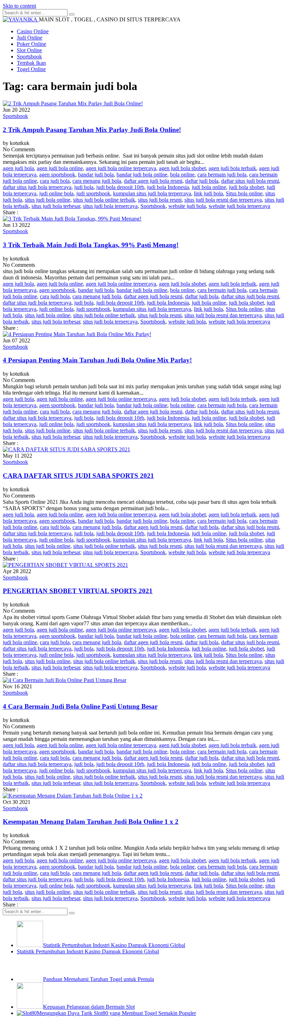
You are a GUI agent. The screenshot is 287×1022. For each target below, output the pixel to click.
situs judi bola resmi (160, 200)
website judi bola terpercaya (239, 206)
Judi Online (29, 38)
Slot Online (29, 50)
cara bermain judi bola (221, 175)
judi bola (83, 187)
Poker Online (31, 44)
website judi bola (187, 206)
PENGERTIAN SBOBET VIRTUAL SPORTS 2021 (78, 591)
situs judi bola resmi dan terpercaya (223, 200)
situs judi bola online (47, 200)
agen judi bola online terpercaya (121, 168)
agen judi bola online (60, 168)
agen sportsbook (57, 175)
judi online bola (56, 193)
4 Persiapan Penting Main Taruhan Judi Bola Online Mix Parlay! (97, 360)
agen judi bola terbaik (232, 168)
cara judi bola (55, 181)
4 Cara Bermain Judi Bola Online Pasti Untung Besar (80, 706)
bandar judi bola (96, 175)
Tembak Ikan (31, 63)
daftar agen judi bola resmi (153, 181)
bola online (182, 175)
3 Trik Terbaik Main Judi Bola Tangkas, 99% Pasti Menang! (90, 245)
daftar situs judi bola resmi (250, 181)
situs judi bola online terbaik (104, 200)
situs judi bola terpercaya (110, 206)
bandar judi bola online (142, 175)
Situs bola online (244, 193)
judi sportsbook (93, 193)
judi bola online (209, 187)
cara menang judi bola (96, 181)
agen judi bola (18, 168)
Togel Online (31, 69)
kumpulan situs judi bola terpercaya (152, 193)
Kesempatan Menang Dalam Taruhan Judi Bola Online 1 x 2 (90, 821)
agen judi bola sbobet (182, 168)
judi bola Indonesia (168, 187)
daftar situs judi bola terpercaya (37, 187)
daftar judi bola (201, 181)
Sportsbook (29, 57)
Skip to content (19, 6)
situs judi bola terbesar (55, 206)
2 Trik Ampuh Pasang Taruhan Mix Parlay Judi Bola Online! (92, 129)
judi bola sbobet (246, 187)
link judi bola (208, 193)
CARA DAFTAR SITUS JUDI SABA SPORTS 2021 (78, 475)
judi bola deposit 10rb (120, 187)
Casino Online (33, 31)
